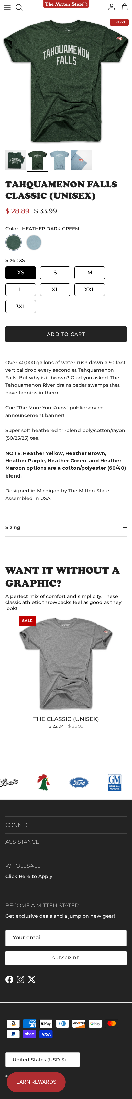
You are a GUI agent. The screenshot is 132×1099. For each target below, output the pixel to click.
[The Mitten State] (66, 4)
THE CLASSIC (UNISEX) (66, 719)
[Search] (22, 7)
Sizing (12, 527)
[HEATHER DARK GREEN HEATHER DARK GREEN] (13, 242)
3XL (21, 306)
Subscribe (66, 957)
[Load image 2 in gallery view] (66, 81)
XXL (89, 289)
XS (20, 272)
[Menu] (7, 7)
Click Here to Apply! (29, 876)
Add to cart (66, 334)
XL (55, 289)
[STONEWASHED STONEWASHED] (34, 242)
